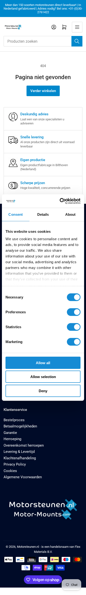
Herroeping (12, 439)
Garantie (10, 433)
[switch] (74, 312)
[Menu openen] (77, 27)
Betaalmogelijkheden (20, 426)
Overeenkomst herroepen (24, 445)
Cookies (10, 471)
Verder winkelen (43, 91)
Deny (43, 391)
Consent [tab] (15, 214)
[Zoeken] (77, 41)
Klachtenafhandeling (20, 458)
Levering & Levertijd (19, 451)
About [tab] (70, 214)
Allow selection (43, 377)
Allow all (43, 363)
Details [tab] (43, 214)
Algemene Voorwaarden (23, 477)
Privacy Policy (15, 464)
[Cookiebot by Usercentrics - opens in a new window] (61, 201)
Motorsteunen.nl (28, 546)
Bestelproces (14, 420)
